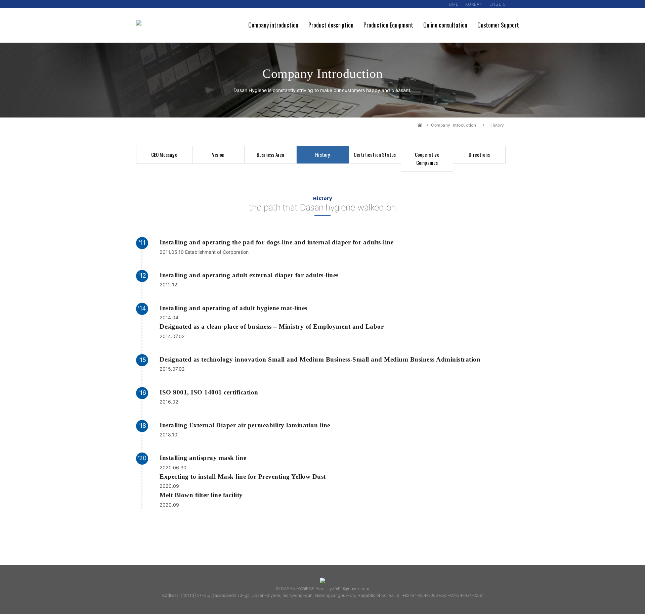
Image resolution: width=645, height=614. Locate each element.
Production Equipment (388, 24)
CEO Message (164, 154)
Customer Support (498, 24)
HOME (452, 4)
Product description (330, 24)
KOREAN (474, 4)
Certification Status (375, 154)
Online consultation (445, 24)
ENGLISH (499, 4)
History (322, 154)
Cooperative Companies (427, 158)
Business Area (271, 154)
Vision (218, 154)
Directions (479, 154)
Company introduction (273, 24)
